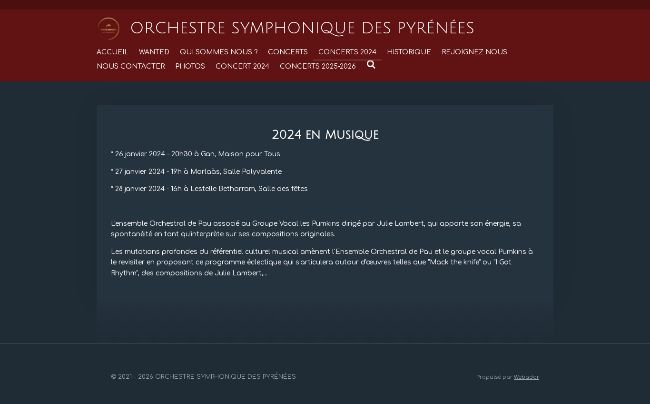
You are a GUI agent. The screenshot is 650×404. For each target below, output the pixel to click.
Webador (526, 377)
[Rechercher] (371, 65)
